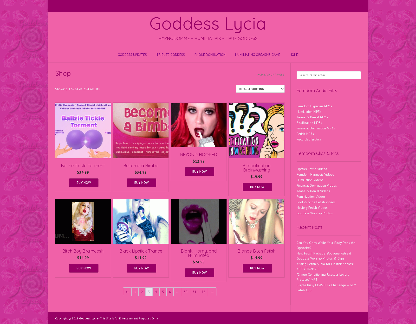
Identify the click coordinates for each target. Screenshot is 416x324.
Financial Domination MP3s (316, 128)
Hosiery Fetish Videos (312, 207)
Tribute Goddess (170, 54)
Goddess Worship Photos (315, 213)
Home (294, 54)
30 (186, 292)
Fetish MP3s (305, 134)
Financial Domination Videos (317, 185)
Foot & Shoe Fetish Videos (316, 202)
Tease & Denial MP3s (312, 117)
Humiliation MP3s (309, 111)
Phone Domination (210, 54)
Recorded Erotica (309, 139)
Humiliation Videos (310, 180)
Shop (270, 74)
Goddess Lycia (208, 23)
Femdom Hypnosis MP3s (314, 106)
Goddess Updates (132, 54)
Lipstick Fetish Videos (312, 169)
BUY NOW (84, 182)
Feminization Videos (311, 196)
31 (194, 292)
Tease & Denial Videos (313, 191)
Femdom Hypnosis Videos (315, 174)
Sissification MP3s (309, 123)
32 (203, 292)
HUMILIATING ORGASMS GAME (257, 54)
